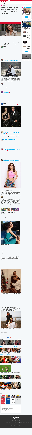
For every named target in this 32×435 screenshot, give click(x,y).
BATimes (18, 423)
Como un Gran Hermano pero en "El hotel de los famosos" (7, 408)
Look (26, 422)
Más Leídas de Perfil (25, 21)
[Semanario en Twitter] (14, 420)
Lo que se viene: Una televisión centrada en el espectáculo (10, 104)
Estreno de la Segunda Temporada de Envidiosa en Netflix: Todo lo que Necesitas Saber (11, 150)
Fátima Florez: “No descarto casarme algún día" (6, 409)
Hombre (15, 422)
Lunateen (15, 423)
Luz (28, 422)
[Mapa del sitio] (19, 420)
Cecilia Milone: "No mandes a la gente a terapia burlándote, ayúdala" (11, 83)
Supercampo (24, 422)
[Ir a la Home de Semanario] (16, 417)
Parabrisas (21, 422)
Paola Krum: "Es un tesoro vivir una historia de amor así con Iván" (11, 160)
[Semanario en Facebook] (12, 420)
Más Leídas (24, 7)
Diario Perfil (4, 422)
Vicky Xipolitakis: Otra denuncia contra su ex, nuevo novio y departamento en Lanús (10, 410)
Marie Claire (10, 422)
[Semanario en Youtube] (15, 420)
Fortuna (12, 422)
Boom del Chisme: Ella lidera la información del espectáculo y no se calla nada (11, 133)
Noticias (7, 422)
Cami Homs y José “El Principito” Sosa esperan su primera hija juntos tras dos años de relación (11, 47)
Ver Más (27, 51)
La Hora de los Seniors (6, 92)
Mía (30, 422)
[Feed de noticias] (17, 420)
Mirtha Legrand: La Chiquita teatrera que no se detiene (9, 139)
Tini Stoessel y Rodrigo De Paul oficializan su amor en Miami (10, 60)
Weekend (18, 422)
